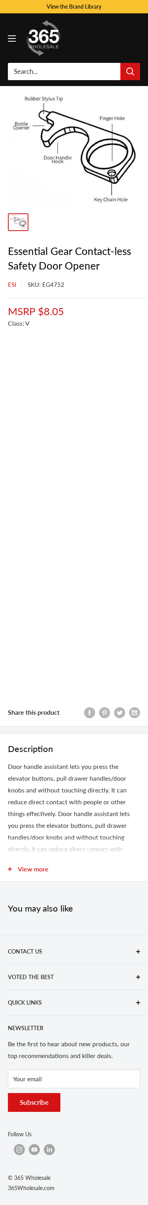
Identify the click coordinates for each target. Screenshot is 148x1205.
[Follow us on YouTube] (34, 1149)
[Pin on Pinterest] (104, 712)
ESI (12, 284)
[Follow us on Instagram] (19, 1149)
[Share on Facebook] (89, 712)
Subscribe (34, 1102)
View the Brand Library (74, 6)
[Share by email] (134, 712)
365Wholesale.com (31, 1188)
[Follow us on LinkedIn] (49, 1149)
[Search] (130, 71)
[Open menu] (12, 38)
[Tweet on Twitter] (119, 712)
